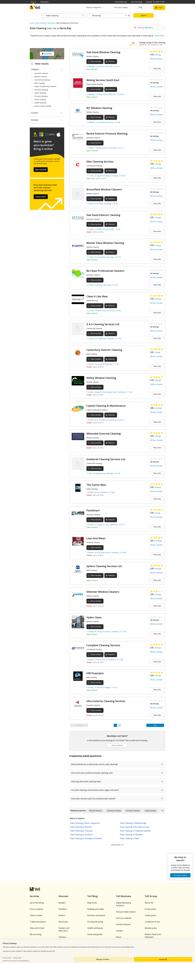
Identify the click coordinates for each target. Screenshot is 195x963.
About (118, 937)
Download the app (121, 2)
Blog (140, 7)
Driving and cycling (95, 921)
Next (155, 725)
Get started (40, 169)
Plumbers (63, 909)
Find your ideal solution (126, 912)
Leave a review (36, 915)
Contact (119, 930)
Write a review (156, 59)
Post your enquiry (121, 7)
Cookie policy (150, 915)
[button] (82, 15)
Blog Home (92, 903)
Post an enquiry (36, 909)
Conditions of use (152, 921)
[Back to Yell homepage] (35, 7)
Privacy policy (150, 909)
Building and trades (95, 909)
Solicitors (62, 937)
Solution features (123, 924)
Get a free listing (136, 2)
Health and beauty (95, 928)
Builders (62, 903)
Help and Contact (37, 928)
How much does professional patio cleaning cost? (92, 773)
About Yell (149, 903)
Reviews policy (151, 928)
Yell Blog (92, 896)
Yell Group (151, 896)
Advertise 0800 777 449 (155, 2)
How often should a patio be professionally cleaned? (93, 798)
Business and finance (96, 915)
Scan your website (123, 918)
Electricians (63, 921)
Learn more (41, 196)
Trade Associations (38, 921)
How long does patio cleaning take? (86, 781)
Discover (63, 896)
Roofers (62, 915)
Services (34, 896)
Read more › (160, 35)
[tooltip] (129, 16)
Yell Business (44, 2)
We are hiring (35, 934)
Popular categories (93, 7)
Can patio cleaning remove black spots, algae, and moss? (95, 790)
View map (47, 53)
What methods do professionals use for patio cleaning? (94, 764)
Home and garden (95, 934)
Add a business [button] (117, 745)
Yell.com (33, 2)
